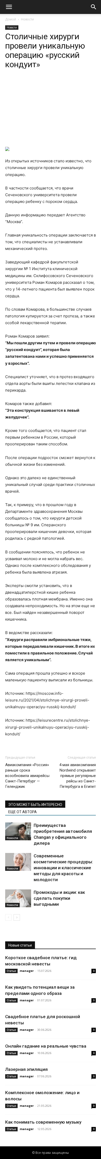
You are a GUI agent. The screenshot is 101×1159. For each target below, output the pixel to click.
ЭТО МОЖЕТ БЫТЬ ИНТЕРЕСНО (35, 805)
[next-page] (16, 917)
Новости (27, 19)
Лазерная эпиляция (26, 1069)
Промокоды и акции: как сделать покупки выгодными (59, 898)
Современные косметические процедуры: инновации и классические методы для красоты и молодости (63, 867)
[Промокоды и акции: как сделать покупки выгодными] (18, 898)
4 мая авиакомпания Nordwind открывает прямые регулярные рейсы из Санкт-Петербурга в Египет (77, 775)
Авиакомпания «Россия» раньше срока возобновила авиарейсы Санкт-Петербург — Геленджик (27, 775)
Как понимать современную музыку (43, 1122)
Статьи (11, 971)
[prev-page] (8, 917)
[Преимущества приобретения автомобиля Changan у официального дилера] (18, 831)
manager (27, 971)
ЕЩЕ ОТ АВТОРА (22, 812)
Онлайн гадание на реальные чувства (45, 1046)
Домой (10, 19)
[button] (9, 7)
